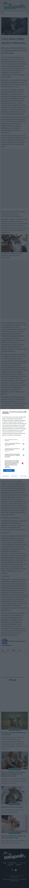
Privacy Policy (23, 476)
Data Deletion (5, 476)
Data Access (14, 476)
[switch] (23, 444)
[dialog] (14, 444)
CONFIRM (9, 470)
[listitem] (14, 440)
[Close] (26, 412)
